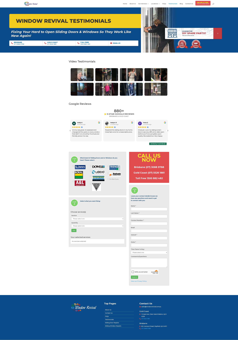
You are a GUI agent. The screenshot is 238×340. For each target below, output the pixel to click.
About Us (133, 4)
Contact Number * (137, 220)
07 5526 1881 (145, 318)
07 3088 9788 (146, 328)
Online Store (202, 2)
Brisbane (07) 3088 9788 (149, 167)
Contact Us (189, 4)
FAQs (164, 4)
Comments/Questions (139, 256)
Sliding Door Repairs (112, 323)
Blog (181, 4)
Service (74, 215)
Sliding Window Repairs (113, 326)
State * (133, 242)
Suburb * (134, 235)
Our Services (142, 4)
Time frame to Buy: (137, 249)
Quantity (74, 223)
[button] (167, 130)
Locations (154, 4)
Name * (133, 206)
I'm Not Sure (114, 179)
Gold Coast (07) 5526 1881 (149, 172)
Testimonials (172, 4)
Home (125, 4)
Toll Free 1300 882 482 (149, 178)
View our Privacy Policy (139, 281)
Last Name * (135, 213)
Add (74, 230)
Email (133, 227)
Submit (134, 277)
